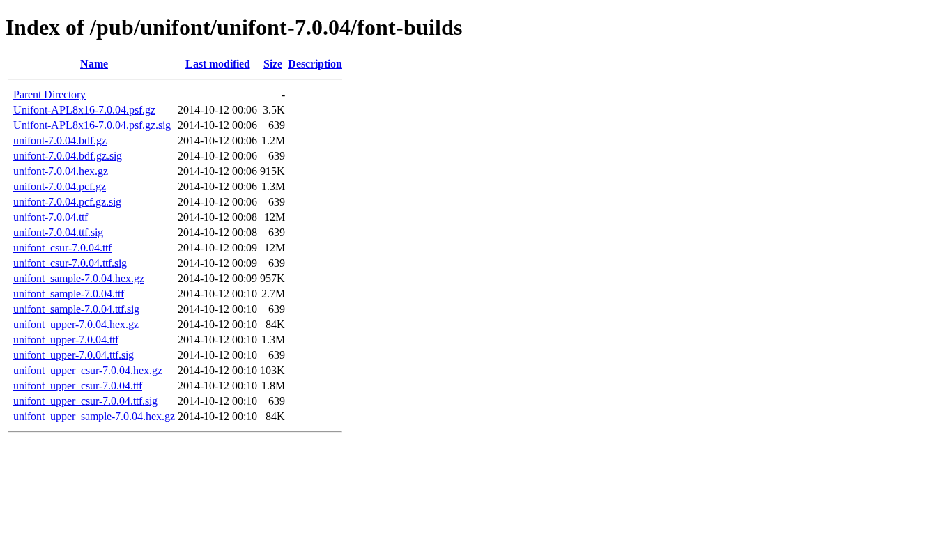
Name (94, 64)
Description (315, 64)
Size (272, 64)
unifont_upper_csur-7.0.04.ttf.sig (85, 401)
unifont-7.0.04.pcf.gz (59, 186)
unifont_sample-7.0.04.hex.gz (78, 278)
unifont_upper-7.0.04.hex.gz (76, 324)
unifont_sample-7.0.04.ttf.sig (76, 309)
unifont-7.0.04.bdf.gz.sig (67, 156)
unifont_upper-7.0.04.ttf (65, 340)
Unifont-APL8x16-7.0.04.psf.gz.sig (92, 125)
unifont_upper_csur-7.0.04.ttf (77, 385)
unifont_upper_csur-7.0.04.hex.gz (87, 370)
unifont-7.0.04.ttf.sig (58, 232)
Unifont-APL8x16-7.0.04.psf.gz (84, 110)
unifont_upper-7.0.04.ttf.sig (73, 355)
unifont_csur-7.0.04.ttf (62, 248)
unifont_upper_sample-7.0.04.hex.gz (94, 416)
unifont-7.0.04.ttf (50, 217)
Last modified (217, 64)
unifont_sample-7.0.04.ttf (68, 294)
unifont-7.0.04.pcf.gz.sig (67, 202)
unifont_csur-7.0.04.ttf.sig (70, 263)
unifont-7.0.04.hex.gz (60, 171)
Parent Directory (49, 94)
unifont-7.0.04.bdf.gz (60, 140)
